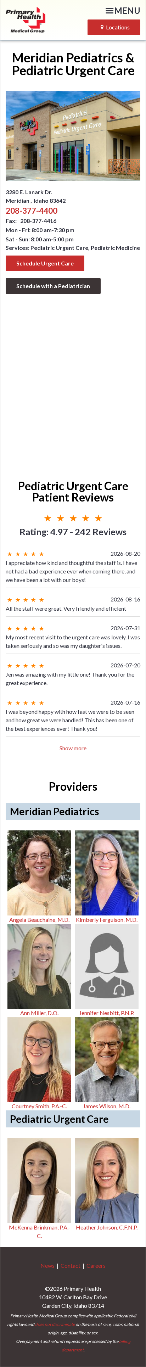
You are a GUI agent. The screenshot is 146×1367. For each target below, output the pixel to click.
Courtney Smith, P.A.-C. (39, 1106)
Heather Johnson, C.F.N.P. (106, 1227)
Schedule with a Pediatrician (53, 285)
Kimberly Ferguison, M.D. (106, 919)
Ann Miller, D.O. (39, 1012)
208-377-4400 (31, 210)
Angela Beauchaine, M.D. (39, 919)
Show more (73, 748)
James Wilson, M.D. (106, 1106)
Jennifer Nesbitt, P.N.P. (106, 1012)
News (47, 1265)
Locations (118, 27)
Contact (70, 1265)
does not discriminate (55, 1324)
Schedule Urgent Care (45, 263)
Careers (96, 1265)
